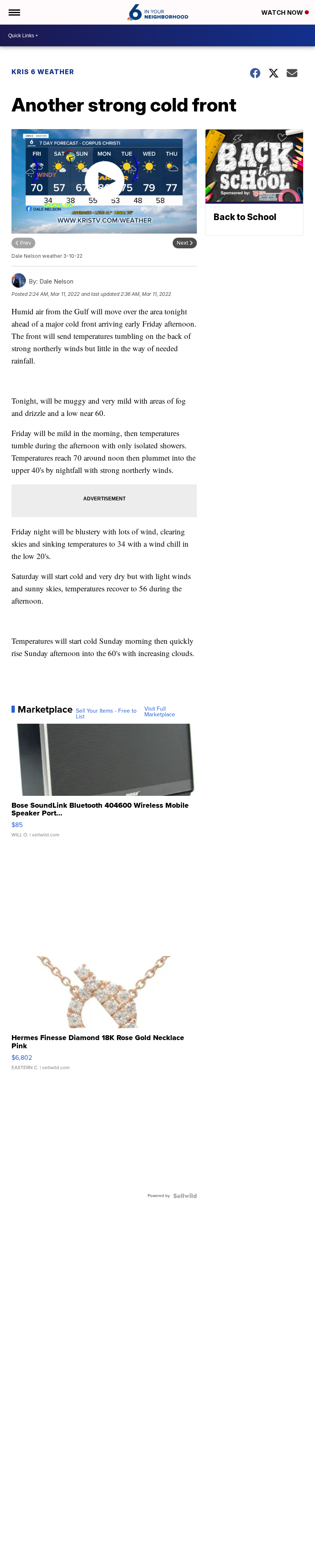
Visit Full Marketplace (159, 712)
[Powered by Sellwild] (185, 1196)
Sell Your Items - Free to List (106, 714)
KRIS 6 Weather (42, 72)
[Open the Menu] (13, 12)
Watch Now (283, 12)
